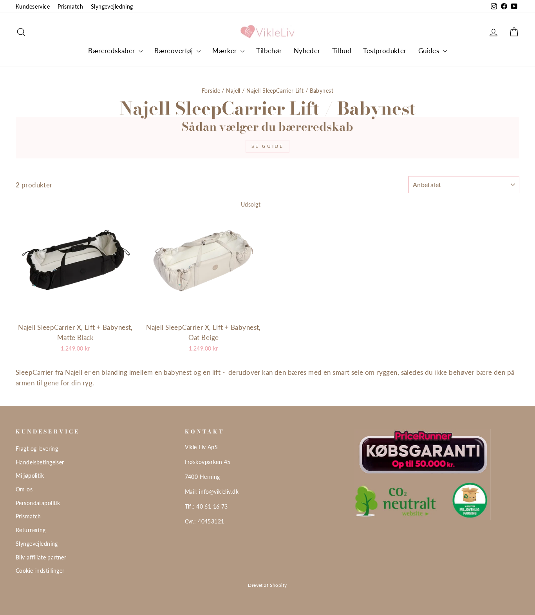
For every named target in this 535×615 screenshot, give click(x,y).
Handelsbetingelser (40, 462)
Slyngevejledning (112, 6)
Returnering (31, 530)
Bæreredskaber (112, 51)
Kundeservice (33, 6)
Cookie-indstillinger (40, 570)
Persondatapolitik (38, 503)
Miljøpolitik (30, 475)
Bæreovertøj (174, 51)
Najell (233, 90)
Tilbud (342, 51)
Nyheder (307, 51)
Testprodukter (385, 51)
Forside (211, 90)
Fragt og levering (37, 448)
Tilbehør (269, 51)
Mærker (225, 51)
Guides (429, 51)
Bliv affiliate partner (41, 557)
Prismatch (70, 6)
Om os (24, 489)
